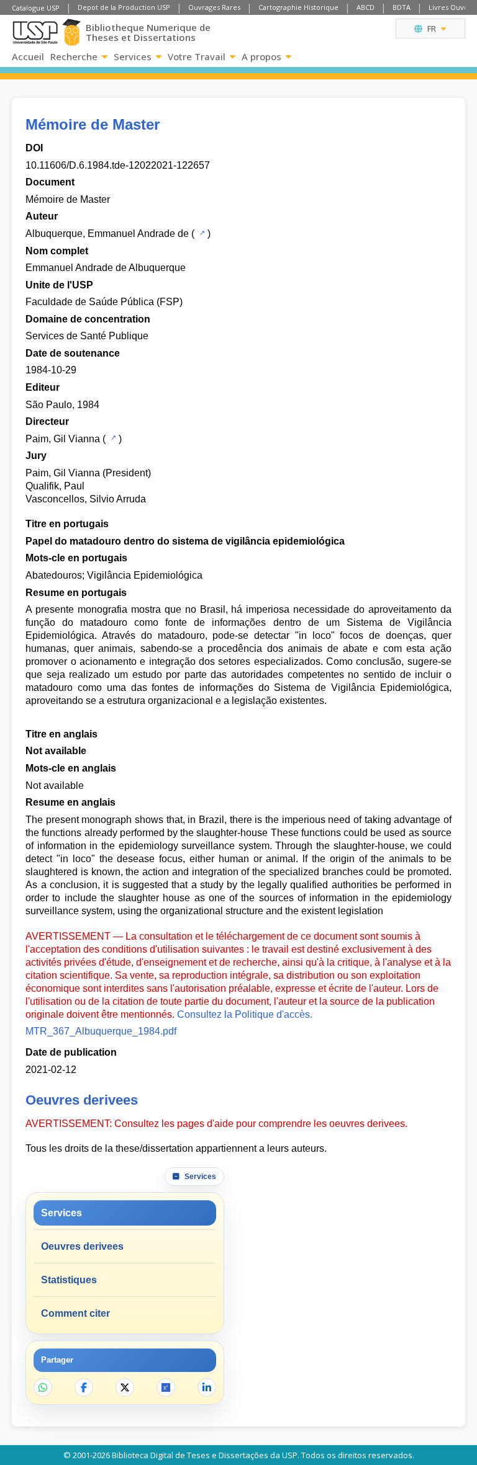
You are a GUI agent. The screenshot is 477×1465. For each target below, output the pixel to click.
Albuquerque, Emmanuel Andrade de (107, 233)
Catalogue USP (36, 7)
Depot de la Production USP (124, 7)
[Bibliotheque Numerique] (71, 32)
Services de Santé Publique (86, 336)
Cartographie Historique (298, 7)
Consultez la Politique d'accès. (244, 1014)
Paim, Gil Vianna (62, 439)
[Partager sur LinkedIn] (207, 1387)
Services (133, 56)
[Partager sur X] (125, 1387)
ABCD (366, 7)
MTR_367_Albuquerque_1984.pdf (100, 1031)
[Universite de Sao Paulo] (35, 32)
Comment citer (75, 1313)
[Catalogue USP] (201, 232)
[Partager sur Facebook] (84, 1387)
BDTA (402, 7)
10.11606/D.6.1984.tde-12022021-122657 (117, 165)
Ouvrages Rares (214, 7)
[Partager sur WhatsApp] (43, 1387)
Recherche (74, 56)
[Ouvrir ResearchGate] (166, 1387)
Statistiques (69, 1280)
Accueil (28, 56)
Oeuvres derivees (82, 1246)
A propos (261, 56)
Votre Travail (196, 56)
